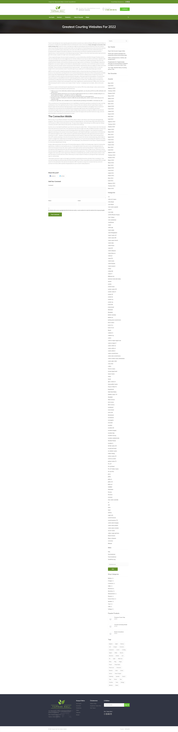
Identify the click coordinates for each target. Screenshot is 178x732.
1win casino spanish (113, 207)
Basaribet (110, 312)
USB (109, 606)
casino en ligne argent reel (114, 340)
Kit (109, 658)
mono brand (111, 410)
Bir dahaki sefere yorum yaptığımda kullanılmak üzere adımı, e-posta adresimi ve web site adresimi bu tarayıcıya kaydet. (76, 210)
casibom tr (110, 333)
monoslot (110, 422)
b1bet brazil (111, 307)
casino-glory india (112, 361)
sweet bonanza (112, 517)
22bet (109, 268)
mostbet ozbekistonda (113, 438)
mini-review (111, 402)
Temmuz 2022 (111, 155)
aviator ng (110, 302)
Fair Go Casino (111, 368)
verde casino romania (113, 528)
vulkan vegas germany (113, 533)
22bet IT (110, 273)
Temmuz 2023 (111, 124)
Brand (109, 330)
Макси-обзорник (112, 538)
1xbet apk (110, 227)
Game (109, 376)
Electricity (110, 591)
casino (109, 338)
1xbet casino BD (112, 237)
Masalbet (110, 397)
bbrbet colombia (112, 315)
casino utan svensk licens (114, 356)
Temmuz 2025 (111, 91)
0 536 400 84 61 (111, 10)
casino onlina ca (112, 345)
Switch (123, 676)
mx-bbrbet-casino (112, 451)
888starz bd (111, 276)
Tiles (121, 679)
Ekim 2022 (110, 147)
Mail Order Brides (112, 392)
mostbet (110, 425)
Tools (117, 682)
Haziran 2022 (111, 157)
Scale (116, 670)
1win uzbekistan (112, 220)
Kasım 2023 (111, 114)
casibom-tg (111, 335)
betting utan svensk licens (114, 320)
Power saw (111, 667)
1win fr (110, 209)
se (108, 502)
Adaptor (111, 644)
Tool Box (111, 682)
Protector (119, 667)
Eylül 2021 (110, 180)
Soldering (111, 676)
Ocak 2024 (111, 108)
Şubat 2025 (111, 98)
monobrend (111, 417)
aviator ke (110, 297)
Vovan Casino (111, 530)
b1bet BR (110, 304)
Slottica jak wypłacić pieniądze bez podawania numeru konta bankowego (117, 54)
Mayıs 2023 (111, 129)
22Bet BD (110, 271)
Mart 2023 (110, 134)
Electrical (110, 588)
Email (79, 200)
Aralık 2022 (111, 142)
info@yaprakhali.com (56, 714)
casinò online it (111, 351)
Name (49, 200)
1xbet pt (110, 255)
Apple (116, 644)
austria (109, 281)
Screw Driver (111, 598)
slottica (110, 512)
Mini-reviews (111, 404)
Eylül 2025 (110, 85)
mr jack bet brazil (112, 448)
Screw (121, 670)
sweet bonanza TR (113, 520)
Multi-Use (120, 658)
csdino (109, 366)
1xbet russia (111, 261)
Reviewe (110, 494)
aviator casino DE (112, 289)
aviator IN (110, 294)
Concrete (122, 647)
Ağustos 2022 (111, 152)
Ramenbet (110, 489)
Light (114, 658)
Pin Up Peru (111, 471)
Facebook (53, 176)
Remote (110, 596)
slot (109, 505)
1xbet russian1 (111, 266)
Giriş (109, 551)
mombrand (110, 407)
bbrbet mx (110, 317)
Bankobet (110, 309)
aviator (109, 284)
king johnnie (111, 389)
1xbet (109, 225)
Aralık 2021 (111, 173)
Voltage (110, 609)
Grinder (117, 655)
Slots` (109, 510)
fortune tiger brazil (112, 371)
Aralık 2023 (111, 111)
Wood (116, 685)
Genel (109, 379)
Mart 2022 (110, 165)
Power (110, 664)
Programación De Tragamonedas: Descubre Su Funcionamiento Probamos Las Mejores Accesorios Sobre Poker (118, 63)
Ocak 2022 (111, 170)
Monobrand (111, 415)
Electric (121, 652)
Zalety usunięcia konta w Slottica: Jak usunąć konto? (117, 58)
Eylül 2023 (110, 119)
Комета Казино (111, 535)
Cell (110, 647)
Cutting (124, 649)
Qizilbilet (110, 487)
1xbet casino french (113, 240)
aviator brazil (111, 286)
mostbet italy (111, 433)
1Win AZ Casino (112, 199)
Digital (110, 652)
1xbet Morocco (112, 253)
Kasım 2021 (111, 175)
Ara (113, 569)
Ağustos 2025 (111, 88)
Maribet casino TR (112, 394)
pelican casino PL (112, 461)
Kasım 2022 (111, 144)
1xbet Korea (111, 245)
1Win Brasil (111, 202)
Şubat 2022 (111, 168)
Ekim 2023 (110, 116)
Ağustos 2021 (111, 183)
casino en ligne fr (112, 343)
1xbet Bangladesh (112, 232)
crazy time (110, 363)
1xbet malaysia (112, 250)
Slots (109, 507)
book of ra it (111, 327)
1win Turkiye (111, 217)
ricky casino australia (113, 499)
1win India (110, 212)
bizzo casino (111, 322)
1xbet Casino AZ (112, 235)
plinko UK (110, 481)
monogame (111, 420)
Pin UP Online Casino (113, 469)
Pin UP (109, 463)
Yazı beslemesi (111, 554)
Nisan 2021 (111, 188)
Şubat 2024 (111, 106)
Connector (110, 583)
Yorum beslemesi (112, 557)
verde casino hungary (113, 523)
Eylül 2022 (110, 150)
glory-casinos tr (112, 381)
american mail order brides (114, 279)
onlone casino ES (112, 456)
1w (109, 196)
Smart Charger (118, 673)
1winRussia (111, 222)
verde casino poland (113, 525)
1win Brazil (111, 204)
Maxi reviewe (111, 399)
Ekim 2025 (110, 83)
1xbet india (111, 243)
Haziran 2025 (111, 93)
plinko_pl (110, 484)
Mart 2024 (110, 103)
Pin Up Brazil (111, 466)
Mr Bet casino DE (112, 446)
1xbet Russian (111, 263)
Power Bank (117, 664)
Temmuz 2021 (111, 186)
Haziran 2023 (111, 126)
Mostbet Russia (112, 440)
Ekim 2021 (110, 178)
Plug (115, 661)
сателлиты (110, 541)
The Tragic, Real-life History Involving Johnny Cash (117, 68)
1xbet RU (110, 258)
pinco (109, 474)
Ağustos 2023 (111, 121)
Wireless (111, 685)
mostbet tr (110, 443)
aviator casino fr (112, 291)
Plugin (120, 661)
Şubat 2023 (111, 137)
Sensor (110, 673)
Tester (115, 679)
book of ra (110, 325)
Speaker (110, 601)
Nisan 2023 (111, 132)
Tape (110, 679)
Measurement (111, 593)
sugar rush (110, 515)
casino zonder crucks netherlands (116, 358)
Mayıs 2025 (111, 96)
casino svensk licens (113, 353)
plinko (109, 476)
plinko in (110, 479)
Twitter (62, 176)
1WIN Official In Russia (114, 214)
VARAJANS (127, 729)
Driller (109, 586)
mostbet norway (112, 435)
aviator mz (110, 299)
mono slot (110, 412)
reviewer (110, 497)
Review (110, 492)
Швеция (110, 543)
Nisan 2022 (111, 162)
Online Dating (111, 453)
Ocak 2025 (111, 101)
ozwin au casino (112, 458)
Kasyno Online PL (112, 386)
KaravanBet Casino (113, 384)
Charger (110, 581)
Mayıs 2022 (111, 160)
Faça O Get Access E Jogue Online (116, 51)
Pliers (110, 661)
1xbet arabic (111, 230)
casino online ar (112, 348)
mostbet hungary (112, 430)
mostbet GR (111, 428)
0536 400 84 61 (56, 716)
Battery (110, 578)
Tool (109, 604)
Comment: (50, 185)
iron (122, 655)
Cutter (117, 649)
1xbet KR (110, 248)
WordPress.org (111, 559)
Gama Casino (111, 374)
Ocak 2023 (111, 139)
